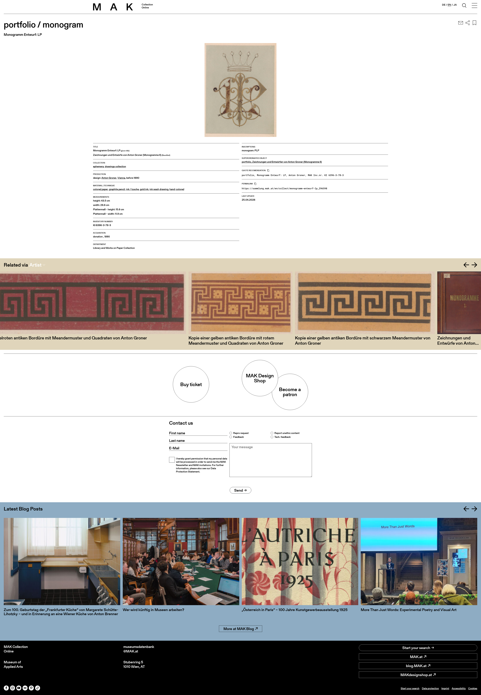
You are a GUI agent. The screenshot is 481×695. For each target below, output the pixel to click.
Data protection (430, 688)
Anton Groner (108, 177)
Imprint (445, 688)
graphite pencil (117, 189)
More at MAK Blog (238, 628)
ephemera (98, 166)
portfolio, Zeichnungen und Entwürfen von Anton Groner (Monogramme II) (282, 161)
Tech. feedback (282, 437)
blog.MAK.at (416, 665)
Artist (35, 264)
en (449, 5)
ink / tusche (132, 189)
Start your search (416, 647)
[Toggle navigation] (474, 6)
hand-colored (176, 189)
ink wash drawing (159, 189)
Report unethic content (286, 433)
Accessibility (459, 688)
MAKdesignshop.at (416, 674)
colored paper (100, 189)
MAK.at (416, 656)
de (443, 4)
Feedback (238, 437)
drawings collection (115, 166)
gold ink (144, 189)
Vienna (121, 177)
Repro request (241, 433)
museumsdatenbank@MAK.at (138, 649)
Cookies (472, 688)
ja (455, 4)
